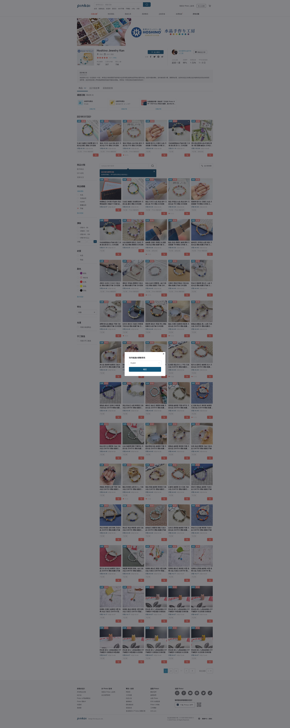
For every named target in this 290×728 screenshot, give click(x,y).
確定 (145, 369)
